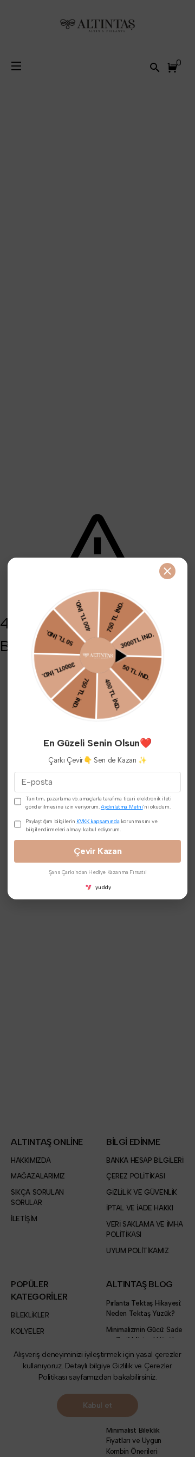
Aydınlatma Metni (122, 806)
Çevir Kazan (98, 851)
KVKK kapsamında (97, 821)
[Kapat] (167, 571)
